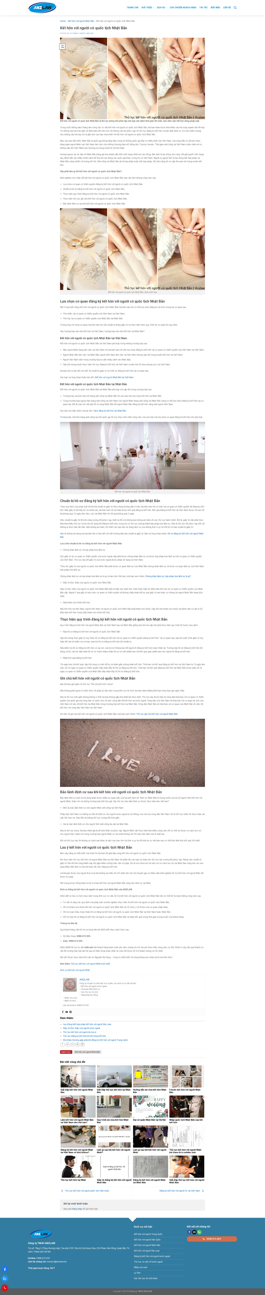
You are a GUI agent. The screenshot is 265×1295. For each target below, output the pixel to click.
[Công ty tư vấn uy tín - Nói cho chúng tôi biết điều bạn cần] (42, 7)
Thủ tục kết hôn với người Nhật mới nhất (90, 963)
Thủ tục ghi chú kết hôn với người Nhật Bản (157, 714)
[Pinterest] (70, 1012)
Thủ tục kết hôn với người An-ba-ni (79, 1032)
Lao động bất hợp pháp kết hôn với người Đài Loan (87, 1024)
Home (63, 21)
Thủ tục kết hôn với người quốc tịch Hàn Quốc (86, 1191)
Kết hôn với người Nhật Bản (81, 21)
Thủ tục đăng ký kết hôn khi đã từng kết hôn (84, 1036)
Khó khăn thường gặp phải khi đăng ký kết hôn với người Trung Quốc (95, 1040)
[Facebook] (63, 1012)
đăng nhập (77, 1209)
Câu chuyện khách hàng (183, 7)
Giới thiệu (146, 7)
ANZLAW (90, 33)
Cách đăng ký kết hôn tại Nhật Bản (109, 410)
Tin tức (203, 7)
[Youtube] (66, 1012)
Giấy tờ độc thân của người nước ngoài (81, 1028)
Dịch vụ (161, 7)
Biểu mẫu (215, 7)
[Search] (235, 7)
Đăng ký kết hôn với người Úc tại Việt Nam (180, 1191)
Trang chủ (132, 7)
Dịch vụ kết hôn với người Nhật (75, 970)
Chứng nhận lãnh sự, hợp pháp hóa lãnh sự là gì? (168, 576)
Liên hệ (227, 7)
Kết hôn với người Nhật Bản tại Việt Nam (114, 377)
